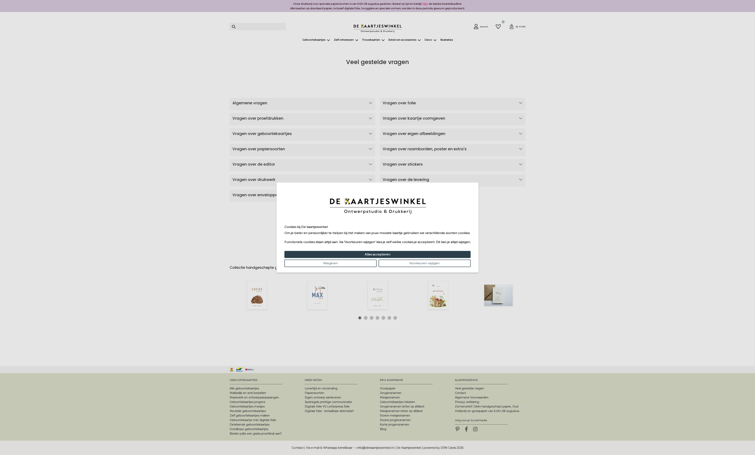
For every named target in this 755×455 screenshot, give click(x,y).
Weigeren (330, 263)
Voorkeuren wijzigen (424, 263)
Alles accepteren (377, 254)
